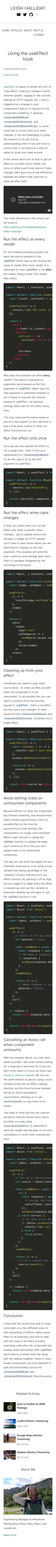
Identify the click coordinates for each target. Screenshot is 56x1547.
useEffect (9, 86)
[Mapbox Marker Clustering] (10, 1455)
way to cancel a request (20, 1075)
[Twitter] (25, 14)
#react (7, 75)
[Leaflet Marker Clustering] (10, 1423)
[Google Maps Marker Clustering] (10, 1438)
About (28, 30)
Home (5, 30)
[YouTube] (19, 14)
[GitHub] (31, 14)
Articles (16, 30)
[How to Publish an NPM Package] (10, 1406)
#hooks (14, 75)
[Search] (37, 14)
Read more (10, 1535)
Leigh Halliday (28, 8)
